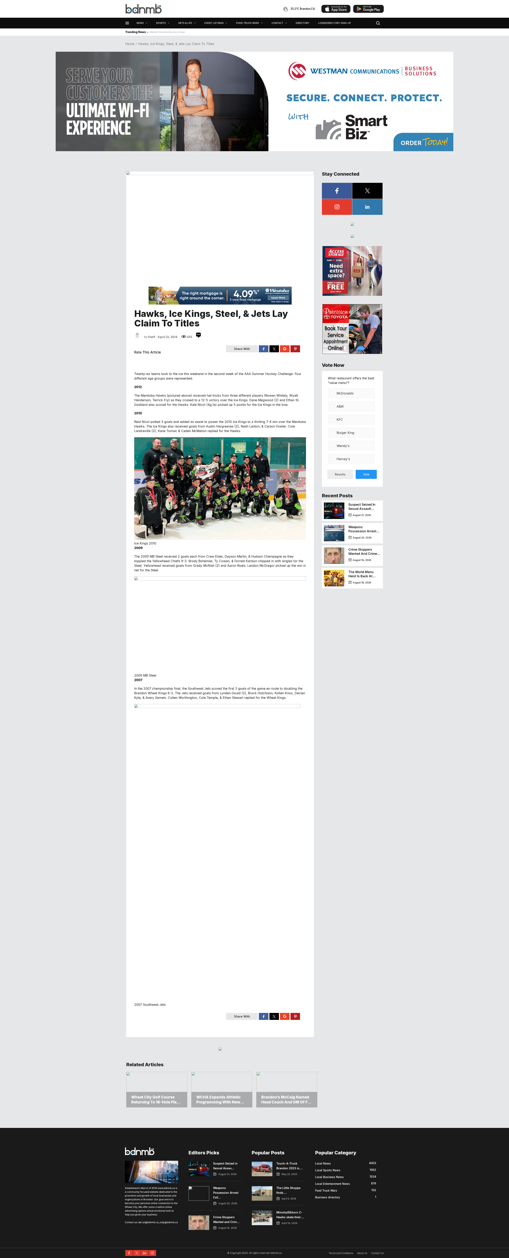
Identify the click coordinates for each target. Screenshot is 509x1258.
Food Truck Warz (326, 1190)
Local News (323, 1163)
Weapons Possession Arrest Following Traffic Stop (362, 533)
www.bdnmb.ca (166, 1188)
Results (340, 474)
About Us (362, 1253)
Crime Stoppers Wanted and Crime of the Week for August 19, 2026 (362, 555)
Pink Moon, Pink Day (161, 31)
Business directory (327, 1197)
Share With (242, 349)
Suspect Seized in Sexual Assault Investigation (361, 508)
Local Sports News (327, 1170)
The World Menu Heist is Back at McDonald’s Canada (363, 576)
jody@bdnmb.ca (169, 1222)
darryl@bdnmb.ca (148, 1222)
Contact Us (377, 1253)
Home (129, 44)
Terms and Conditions (341, 1253)
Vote (366, 474)
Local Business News (329, 1177)
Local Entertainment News (332, 1183)
